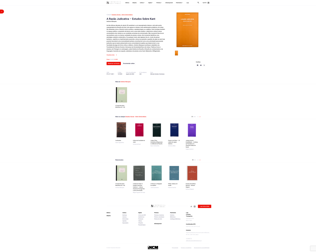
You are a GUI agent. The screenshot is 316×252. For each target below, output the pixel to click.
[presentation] (198, 116)
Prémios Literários (159, 215)
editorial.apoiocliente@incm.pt (194, 240)
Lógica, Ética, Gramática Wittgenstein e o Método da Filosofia (157, 142)
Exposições (125, 223)
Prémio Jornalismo (159, 217)
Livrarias (188, 214)
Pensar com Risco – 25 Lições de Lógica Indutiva (174, 142)
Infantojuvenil (169, 2)
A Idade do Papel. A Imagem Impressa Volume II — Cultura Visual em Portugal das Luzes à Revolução (139, 187)
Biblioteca (172, 217)
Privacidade (175, 247)
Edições (134, 2)
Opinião (124, 221)
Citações (140, 223)
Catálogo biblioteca (175, 219)
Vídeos (140, 221)
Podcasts (140, 219)
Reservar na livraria (113, 63)
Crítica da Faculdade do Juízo (139, 141)
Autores (124, 217)
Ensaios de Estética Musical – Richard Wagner (191, 185)
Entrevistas (125, 219)
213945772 (189, 238)
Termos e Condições (186, 247)
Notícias (124, 215)
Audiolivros (141, 217)
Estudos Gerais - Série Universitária (122, 14)
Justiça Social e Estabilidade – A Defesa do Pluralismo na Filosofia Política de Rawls (192, 144)
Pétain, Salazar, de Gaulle (172, 184)
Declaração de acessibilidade (201, 247)
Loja (187, 2)
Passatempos (141, 225)
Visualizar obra (110, 55)
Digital (150, 2)
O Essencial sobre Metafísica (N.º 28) (120, 106)
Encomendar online (129, 63)
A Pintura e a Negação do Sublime (156, 184)
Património (179, 2)
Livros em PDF (142, 215)
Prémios (158, 2)
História (172, 215)
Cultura (142, 2)
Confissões (118, 140)
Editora (127, 2)
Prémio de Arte (158, 219)
